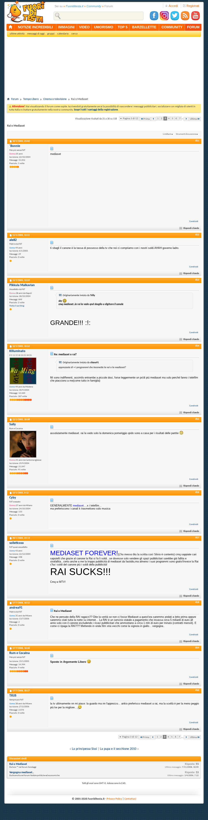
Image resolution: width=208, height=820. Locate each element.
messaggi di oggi (35, 33)
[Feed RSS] (185, 19)
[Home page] (10, 27)
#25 (197, 419)
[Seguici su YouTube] (195, 19)
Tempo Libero (31, 99)
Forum (14, 99)
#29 (197, 648)
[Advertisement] (104, 68)
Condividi (193, 221)
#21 (197, 141)
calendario (63, 33)
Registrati (192, 6)
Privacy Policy (114, 798)
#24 (197, 346)
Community (94, 6)
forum (193, 27)
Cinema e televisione (55, 99)
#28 (197, 602)
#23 (197, 280)
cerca (74, 33)
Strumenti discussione (186, 134)
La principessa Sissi (84, 749)
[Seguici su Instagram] (164, 19)
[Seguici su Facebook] (154, 19)
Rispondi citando (191, 228)
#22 (197, 235)
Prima (146, 119)
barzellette (144, 27)
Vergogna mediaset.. (21, 772)
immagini (66, 27)
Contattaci (130, 798)
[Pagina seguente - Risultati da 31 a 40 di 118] (186, 119)
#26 (197, 492)
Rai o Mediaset (18, 764)
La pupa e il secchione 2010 (118, 749)
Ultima (193, 119)
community (171, 27)
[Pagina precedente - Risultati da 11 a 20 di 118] (153, 119)
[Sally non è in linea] (23, 444)
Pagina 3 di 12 (130, 118)
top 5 (122, 27)
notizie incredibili (35, 27)
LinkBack (167, 134)
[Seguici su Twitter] (175, 19)
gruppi (50, 33)
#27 (197, 538)
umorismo (103, 27)
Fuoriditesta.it (74, 6)
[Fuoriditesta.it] (26, 11)
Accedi (173, 6)
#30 (197, 690)
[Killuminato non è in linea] (23, 371)
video (84, 27)
